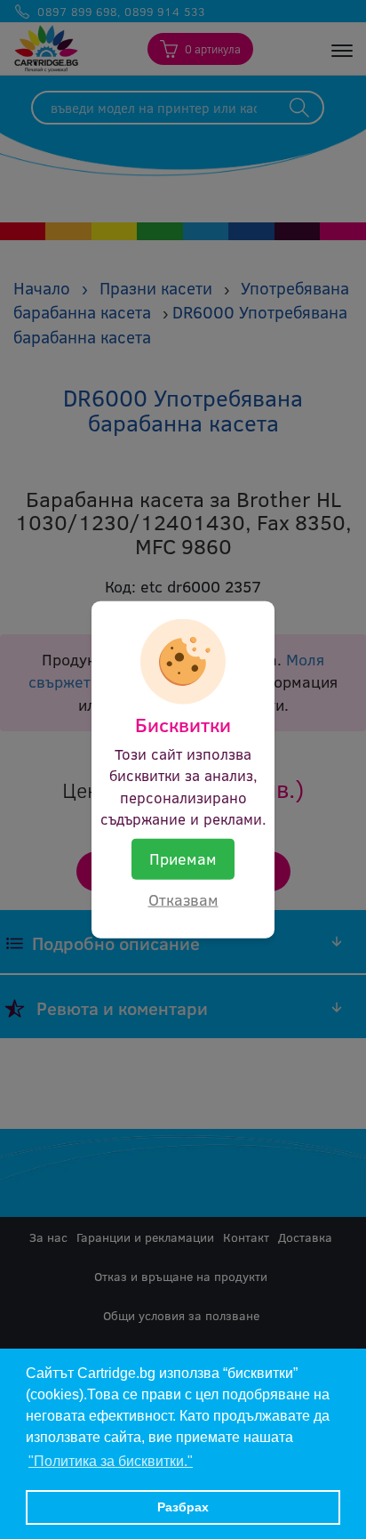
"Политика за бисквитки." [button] (110, 1461)
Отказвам (183, 899)
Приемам (183, 858)
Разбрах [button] (183, 1507)
